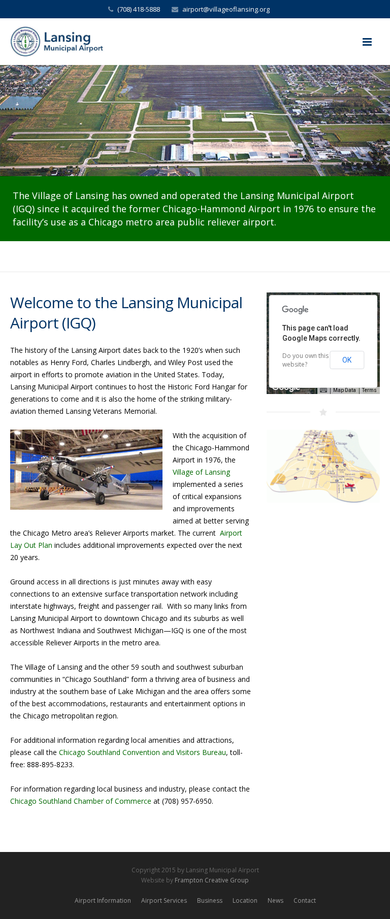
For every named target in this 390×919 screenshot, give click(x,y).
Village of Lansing (201, 472)
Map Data (344, 390)
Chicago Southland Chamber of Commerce (80, 801)
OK (346, 360)
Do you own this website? (305, 360)
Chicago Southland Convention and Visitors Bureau (142, 752)
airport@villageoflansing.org (226, 9)
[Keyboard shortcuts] (323, 390)
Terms (369, 390)
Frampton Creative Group (212, 880)
